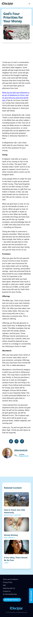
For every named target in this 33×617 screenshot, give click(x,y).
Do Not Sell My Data (10, 594)
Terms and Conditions (10, 579)
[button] (29, 4)
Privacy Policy (7, 582)
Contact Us (7, 591)
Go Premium (31, 595)
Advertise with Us (9, 588)
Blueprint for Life (24, 456)
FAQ (4, 585)
